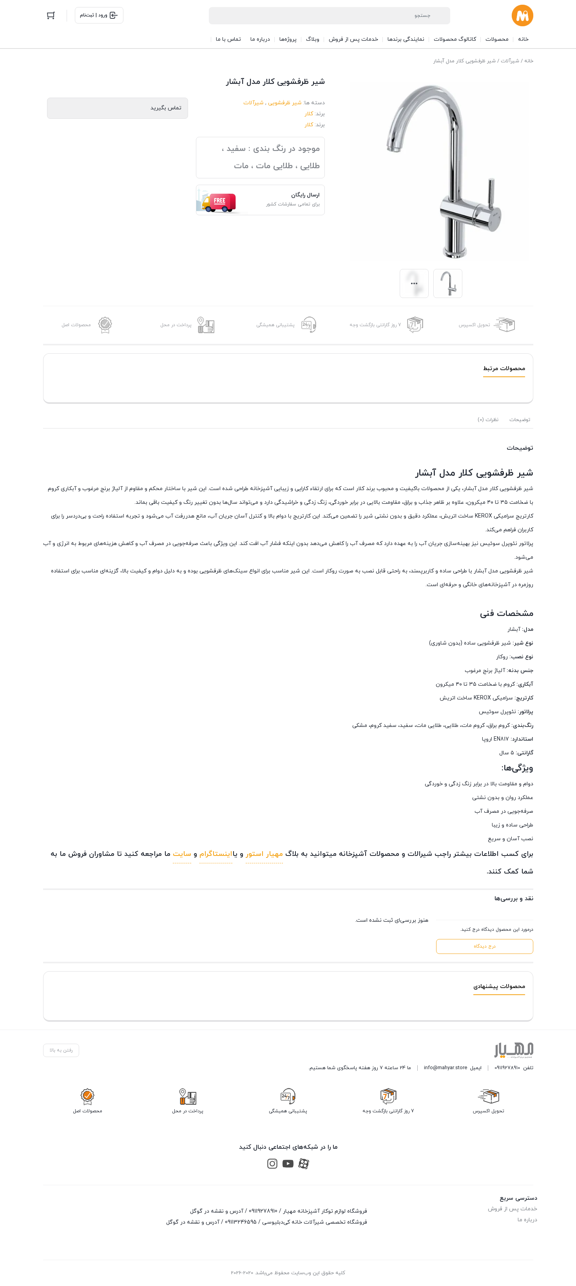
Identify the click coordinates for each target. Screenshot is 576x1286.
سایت (182, 854)
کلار (308, 114)
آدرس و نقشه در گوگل (216, 1211)
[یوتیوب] (288, 1164)
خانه (528, 61)
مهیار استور (264, 854)
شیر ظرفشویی (285, 103)
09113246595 (241, 1222)
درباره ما (527, 1220)
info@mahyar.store (445, 1068)
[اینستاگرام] (272, 1164)
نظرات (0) (488, 419)
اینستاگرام (215, 854)
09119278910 (507, 1068)
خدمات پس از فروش (512, 1209)
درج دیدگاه (485, 946)
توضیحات (519, 419)
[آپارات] (303, 1164)
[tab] (519, 420)
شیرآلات (510, 61)
